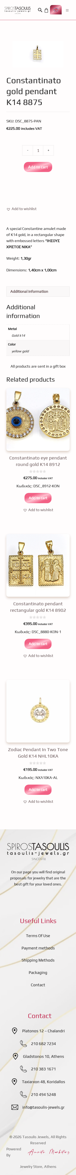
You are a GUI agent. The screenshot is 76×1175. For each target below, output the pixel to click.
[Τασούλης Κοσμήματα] (17, 10)
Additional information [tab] (29, 291)
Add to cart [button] (38, 498)
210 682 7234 (43, 1043)
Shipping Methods (38, 960)
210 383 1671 (43, 1069)
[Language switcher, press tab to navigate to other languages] (56, 9)
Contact (38, 985)
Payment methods (38, 948)
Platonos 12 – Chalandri (43, 1031)
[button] (40, 10)
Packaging (38, 972)
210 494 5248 (43, 1094)
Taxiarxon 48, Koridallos (43, 1081)
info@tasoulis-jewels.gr (43, 1107)
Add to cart (38, 167)
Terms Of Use (38, 935)
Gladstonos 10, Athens (43, 1056)
